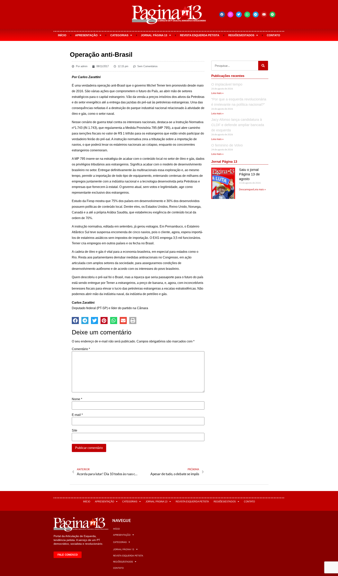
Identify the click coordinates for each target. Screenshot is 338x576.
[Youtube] (264, 14)
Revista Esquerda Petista (199, 35)
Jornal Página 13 (154, 35)
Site (74, 430)
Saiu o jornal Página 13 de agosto (249, 174)
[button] (75, 320)
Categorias (119, 35)
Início (62, 35)
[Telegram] (256, 14)
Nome (77, 399)
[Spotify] (272, 14)
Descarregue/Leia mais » (252, 189)
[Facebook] (222, 14)
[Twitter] (239, 14)
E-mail (77, 414)
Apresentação (86, 35)
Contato (273, 35)
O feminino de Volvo (227, 145)
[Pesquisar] (263, 65)
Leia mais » (217, 93)
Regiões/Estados (241, 35)
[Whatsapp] (247, 14)
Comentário (81, 349)
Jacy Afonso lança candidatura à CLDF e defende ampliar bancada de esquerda (237, 125)
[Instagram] (230, 14)
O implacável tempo (226, 84)
